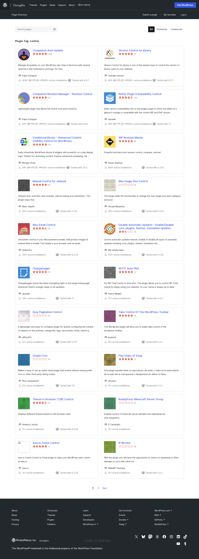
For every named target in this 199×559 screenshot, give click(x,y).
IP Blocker (125, 442)
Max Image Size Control (133, 181)
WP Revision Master (131, 137)
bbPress (160, 519)
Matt (158, 515)
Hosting (15, 519)
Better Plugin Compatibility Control (140, 94)
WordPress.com (163, 510)
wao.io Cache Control (46, 442)
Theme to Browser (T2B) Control (53, 399)
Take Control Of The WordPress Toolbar (144, 312)
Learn (85, 510)
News (14, 515)
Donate (123, 519)
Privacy (15, 524)
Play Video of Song (130, 355)
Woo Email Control (44, 224)
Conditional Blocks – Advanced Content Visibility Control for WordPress (57, 139)
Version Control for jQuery (135, 50)
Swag (123, 524)
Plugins (50, 519)
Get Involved (125, 510)
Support (87, 515)
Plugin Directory (19, 14)
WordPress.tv (90, 524)
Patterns (51, 524)
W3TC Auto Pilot (129, 268)
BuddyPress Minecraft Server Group (141, 399)
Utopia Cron (40, 355)
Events (122, 515)
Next (105, 488)
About (14, 510)
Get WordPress (185, 5)
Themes (51, 515)
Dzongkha (44, 540)
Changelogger (41, 268)
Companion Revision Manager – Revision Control (62, 94)
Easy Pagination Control (47, 312)
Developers (88, 519)
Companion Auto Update (48, 50)
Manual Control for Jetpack (49, 181)
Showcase (52, 510)
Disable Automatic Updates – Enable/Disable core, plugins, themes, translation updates (146, 226)
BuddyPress (162, 524)
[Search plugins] (54, 29)
